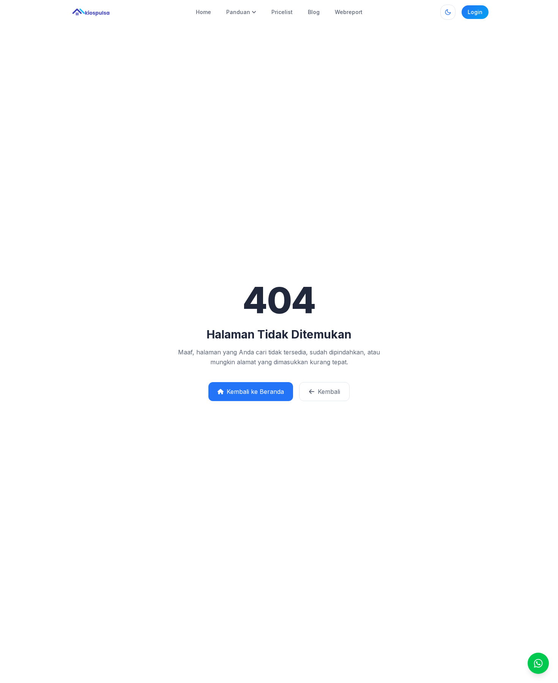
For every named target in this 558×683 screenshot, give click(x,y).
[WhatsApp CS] (538, 663)
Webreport (349, 12)
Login (475, 12)
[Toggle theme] (448, 12)
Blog (314, 12)
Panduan (238, 12)
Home (203, 12)
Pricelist (282, 12)
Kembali (329, 391)
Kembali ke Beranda (255, 391)
